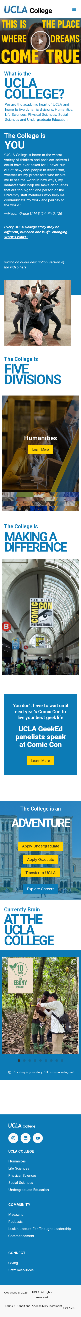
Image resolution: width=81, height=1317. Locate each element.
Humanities (17, 1161)
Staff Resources (21, 1270)
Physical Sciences (22, 1175)
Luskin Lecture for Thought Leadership (39, 1229)
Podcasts (15, 1221)
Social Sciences (20, 1182)
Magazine (15, 1214)
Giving (13, 1263)
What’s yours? (16, 237)
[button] (74, 9)
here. (23, 267)
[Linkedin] (26, 1138)
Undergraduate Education (28, 1190)
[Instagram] (13, 1138)
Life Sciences (18, 1168)
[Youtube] (38, 1138)
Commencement (21, 1236)
